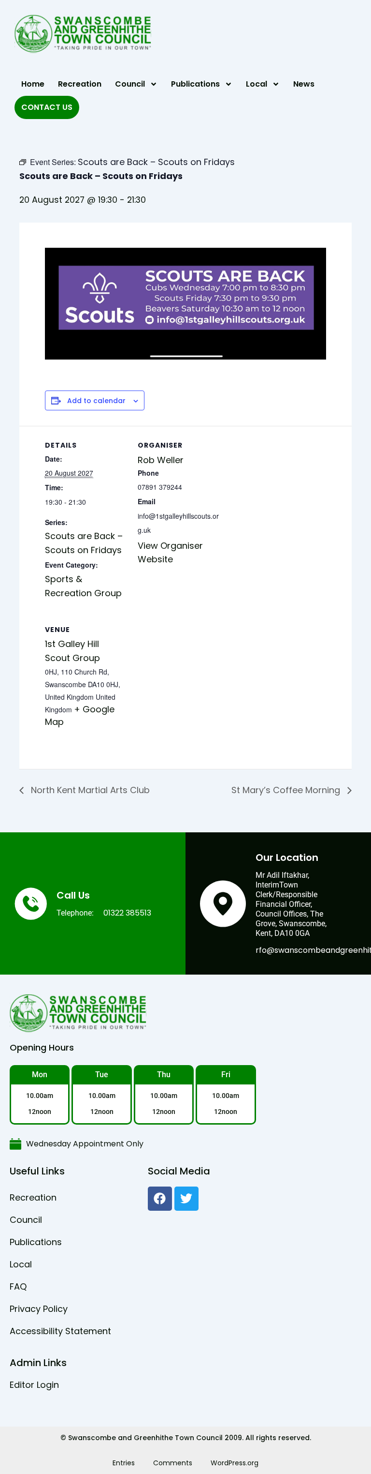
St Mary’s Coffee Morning (286, 790)
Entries (124, 1463)
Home (32, 84)
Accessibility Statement (60, 1331)
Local (256, 84)
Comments (172, 1463)
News (303, 84)
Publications (195, 84)
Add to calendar (96, 401)
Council (130, 84)
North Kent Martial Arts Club (89, 790)
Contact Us (46, 107)
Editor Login (34, 1385)
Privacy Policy (39, 1309)
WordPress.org (234, 1463)
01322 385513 (127, 912)
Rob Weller (161, 460)
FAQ (18, 1286)
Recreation (79, 84)
